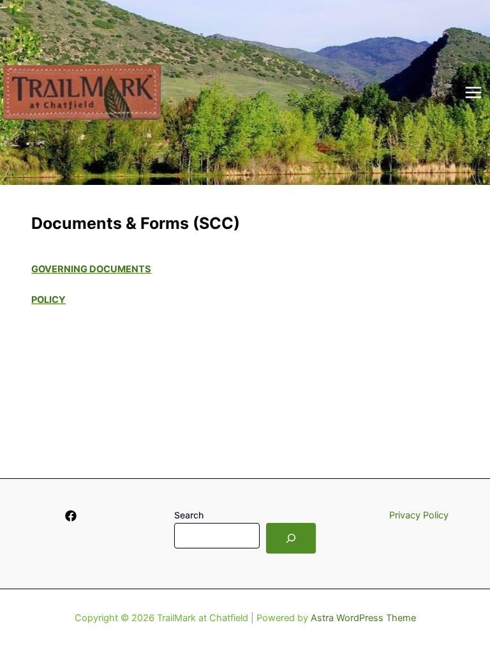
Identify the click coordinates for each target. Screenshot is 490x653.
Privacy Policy (419, 515)
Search (189, 515)
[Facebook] (71, 516)
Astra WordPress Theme (363, 618)
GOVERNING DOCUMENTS (91, 269)
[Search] (291, 538)
